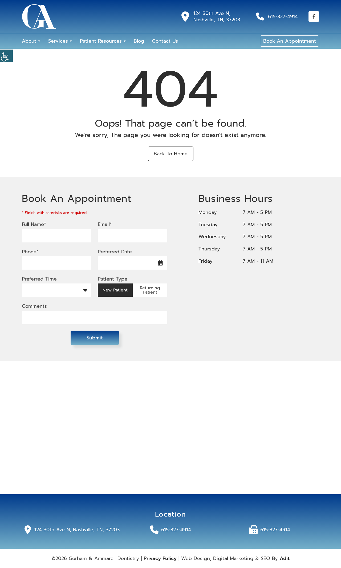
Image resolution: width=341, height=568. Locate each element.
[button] (6, 56)
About (29, 41)
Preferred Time (39, 279)
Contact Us (165, 41)
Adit (285, 558)
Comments (34, 306)
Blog (139, 41)
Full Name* (34, 224)
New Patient (115, 290)
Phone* (30, 252)
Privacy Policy (160, 558)
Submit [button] (95, 338)
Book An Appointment (289, 41)
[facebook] (313, 16)
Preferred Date (115, 252)
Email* (105, 224)
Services (58, 41)
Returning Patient (150, 290)
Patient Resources (101, 41)
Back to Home (171, 153)
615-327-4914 (283, 16)
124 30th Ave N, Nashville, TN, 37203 (216, 16)
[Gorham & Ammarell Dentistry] (39, 16)
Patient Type (112, 279)
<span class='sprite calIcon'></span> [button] (160, 263)
